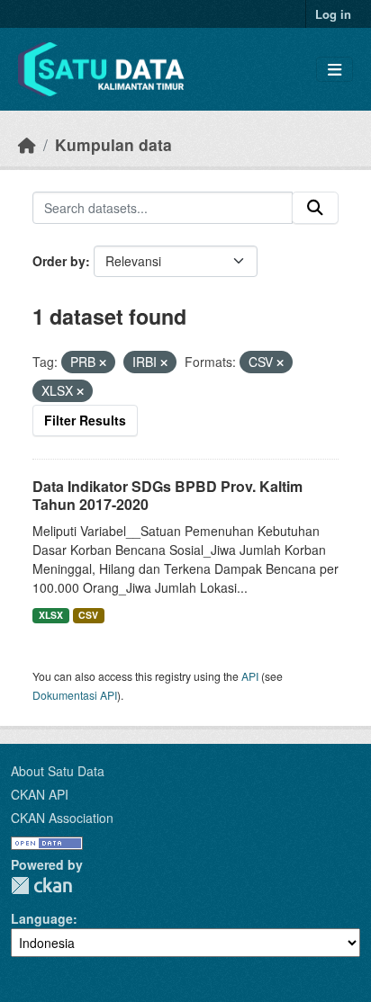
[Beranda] (27, 144)
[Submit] (315, 208)
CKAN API (39, 794)
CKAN (41, 885)
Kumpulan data (113, 144)
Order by (59, 261)
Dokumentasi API (74, 694)
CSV (88, 615)
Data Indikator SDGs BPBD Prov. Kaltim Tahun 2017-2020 (167, 495)
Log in (333, 13)
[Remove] (102, 362)
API (249, 676)
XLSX (51, 615)
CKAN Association (62, 818)
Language (42, 918)
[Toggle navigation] (334, 70)
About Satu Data (57, 771)
